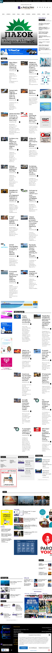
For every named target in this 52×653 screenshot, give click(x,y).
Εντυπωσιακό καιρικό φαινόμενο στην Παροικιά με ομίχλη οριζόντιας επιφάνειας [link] (13, 276)
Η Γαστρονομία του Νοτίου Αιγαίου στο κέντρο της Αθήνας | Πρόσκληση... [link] (46, 378)
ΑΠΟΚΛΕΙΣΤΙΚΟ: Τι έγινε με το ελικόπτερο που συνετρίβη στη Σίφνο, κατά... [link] (14, 117)
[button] (49, 635)
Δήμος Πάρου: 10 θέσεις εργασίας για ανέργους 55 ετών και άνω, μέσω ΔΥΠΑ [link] (44, 24)
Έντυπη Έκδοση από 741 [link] (21, 462)
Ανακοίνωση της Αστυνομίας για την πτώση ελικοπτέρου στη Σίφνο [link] (26, 377)
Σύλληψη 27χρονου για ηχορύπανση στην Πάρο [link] (13, 168)
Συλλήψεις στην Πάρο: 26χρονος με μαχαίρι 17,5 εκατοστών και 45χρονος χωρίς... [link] (13, 143)
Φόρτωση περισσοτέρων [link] (44, 53)
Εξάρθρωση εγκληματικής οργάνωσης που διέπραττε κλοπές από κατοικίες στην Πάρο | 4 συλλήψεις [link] (44, 28)
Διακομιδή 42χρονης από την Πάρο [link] (33, 273)
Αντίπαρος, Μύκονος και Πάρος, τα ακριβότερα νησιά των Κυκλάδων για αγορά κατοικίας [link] (30, 526)
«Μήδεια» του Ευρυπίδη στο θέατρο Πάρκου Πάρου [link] (15, 595)
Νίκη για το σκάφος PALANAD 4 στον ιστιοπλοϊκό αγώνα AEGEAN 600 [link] (41, 585)
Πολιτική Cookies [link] (33, 650)
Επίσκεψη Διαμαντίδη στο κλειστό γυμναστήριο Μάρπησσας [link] (42, 580)
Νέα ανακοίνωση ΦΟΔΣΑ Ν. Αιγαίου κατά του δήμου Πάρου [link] (46, 404)
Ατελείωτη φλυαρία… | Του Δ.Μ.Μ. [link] (42, 568)
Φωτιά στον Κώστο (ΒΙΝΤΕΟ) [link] (44, 39)
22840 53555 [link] (18, 639)
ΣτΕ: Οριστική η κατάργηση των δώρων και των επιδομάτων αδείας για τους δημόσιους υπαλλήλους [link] (6, 540)
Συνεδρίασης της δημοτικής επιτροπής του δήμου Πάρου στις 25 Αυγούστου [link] (33, 170)
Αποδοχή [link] (23, 647)
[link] (1, 1)
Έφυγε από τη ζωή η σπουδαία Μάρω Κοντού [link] (15, 589)
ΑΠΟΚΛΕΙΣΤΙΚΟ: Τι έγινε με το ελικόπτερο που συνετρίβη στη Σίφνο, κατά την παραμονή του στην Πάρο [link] (45, 49)
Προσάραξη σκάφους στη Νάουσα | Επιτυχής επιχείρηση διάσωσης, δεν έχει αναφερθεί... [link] (33, 250)
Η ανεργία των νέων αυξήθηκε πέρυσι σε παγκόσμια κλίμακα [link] (30, 532)
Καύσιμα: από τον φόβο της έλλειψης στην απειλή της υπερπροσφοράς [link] (26, 501)
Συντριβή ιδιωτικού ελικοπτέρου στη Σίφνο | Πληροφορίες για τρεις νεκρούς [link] (26, 404)
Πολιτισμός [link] (3, 585)
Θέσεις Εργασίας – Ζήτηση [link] (4, 461)
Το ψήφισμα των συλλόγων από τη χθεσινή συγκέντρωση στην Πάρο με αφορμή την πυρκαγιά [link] (43, 573)
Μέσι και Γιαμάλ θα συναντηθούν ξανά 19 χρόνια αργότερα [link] (27, 584)
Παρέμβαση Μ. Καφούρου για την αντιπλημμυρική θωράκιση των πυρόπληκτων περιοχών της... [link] (14, 195)
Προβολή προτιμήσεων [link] (44, 647)
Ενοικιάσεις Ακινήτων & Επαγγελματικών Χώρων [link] (13, 461)
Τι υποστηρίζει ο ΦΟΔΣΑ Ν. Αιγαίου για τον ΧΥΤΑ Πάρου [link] (26, 431)
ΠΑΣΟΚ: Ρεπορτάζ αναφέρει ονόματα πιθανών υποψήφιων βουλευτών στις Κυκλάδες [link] (43, 32)
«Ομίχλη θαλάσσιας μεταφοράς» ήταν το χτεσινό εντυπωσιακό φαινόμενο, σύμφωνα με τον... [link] (33, 222)
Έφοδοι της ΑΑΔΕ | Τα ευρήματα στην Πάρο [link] (44, 42)
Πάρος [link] (3, 38)
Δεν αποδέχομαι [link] (33, 647)
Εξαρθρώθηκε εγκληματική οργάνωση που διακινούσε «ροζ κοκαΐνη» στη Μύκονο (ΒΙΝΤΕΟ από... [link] (46, 321)
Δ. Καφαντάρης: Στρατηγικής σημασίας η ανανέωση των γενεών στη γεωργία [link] (42, 501)
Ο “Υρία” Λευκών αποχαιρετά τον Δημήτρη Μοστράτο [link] (13, 220)
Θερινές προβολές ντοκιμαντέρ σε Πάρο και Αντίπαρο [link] (16, 582)
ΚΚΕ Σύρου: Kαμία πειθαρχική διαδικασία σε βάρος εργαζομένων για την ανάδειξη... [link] (46, 434)
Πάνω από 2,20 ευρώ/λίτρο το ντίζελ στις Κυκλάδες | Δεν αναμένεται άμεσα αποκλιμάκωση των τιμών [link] (30, 519)
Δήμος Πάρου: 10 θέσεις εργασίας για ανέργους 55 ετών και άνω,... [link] (13, 66)
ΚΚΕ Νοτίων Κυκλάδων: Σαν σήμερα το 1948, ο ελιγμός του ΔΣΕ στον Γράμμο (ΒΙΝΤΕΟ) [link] (6, 534)
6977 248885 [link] (18, 641)
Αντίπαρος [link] (37, 461)
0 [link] (37, 73)
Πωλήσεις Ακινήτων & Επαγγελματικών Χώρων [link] (3, 466)
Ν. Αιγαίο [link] (15, 349)
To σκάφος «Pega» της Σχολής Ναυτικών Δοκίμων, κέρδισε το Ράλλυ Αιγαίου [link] (28, 580)
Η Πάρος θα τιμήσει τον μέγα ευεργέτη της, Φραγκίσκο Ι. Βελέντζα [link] (33, 142)
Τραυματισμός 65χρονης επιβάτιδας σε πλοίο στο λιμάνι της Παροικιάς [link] (44, 36)
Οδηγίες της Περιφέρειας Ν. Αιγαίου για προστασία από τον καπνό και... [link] (26, 354)
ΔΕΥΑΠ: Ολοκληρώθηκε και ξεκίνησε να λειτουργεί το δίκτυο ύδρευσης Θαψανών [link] (13, 249)
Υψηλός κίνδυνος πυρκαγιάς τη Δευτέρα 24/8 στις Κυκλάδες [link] (44, 45)
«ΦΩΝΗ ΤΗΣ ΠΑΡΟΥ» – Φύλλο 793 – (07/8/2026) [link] (29, 470)
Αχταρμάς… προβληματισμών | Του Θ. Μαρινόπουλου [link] (43, 564)
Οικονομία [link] (16, 515)
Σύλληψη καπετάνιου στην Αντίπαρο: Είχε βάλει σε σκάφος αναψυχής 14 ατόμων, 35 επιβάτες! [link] (46, 463)
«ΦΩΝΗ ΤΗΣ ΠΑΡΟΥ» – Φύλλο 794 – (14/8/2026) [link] (29, 463)
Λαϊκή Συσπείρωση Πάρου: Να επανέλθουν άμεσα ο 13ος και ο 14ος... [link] (33, 118)
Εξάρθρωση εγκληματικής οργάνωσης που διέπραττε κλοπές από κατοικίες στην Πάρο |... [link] (33, 67)
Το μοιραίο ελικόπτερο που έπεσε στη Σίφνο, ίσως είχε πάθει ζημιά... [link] (46, 354)
